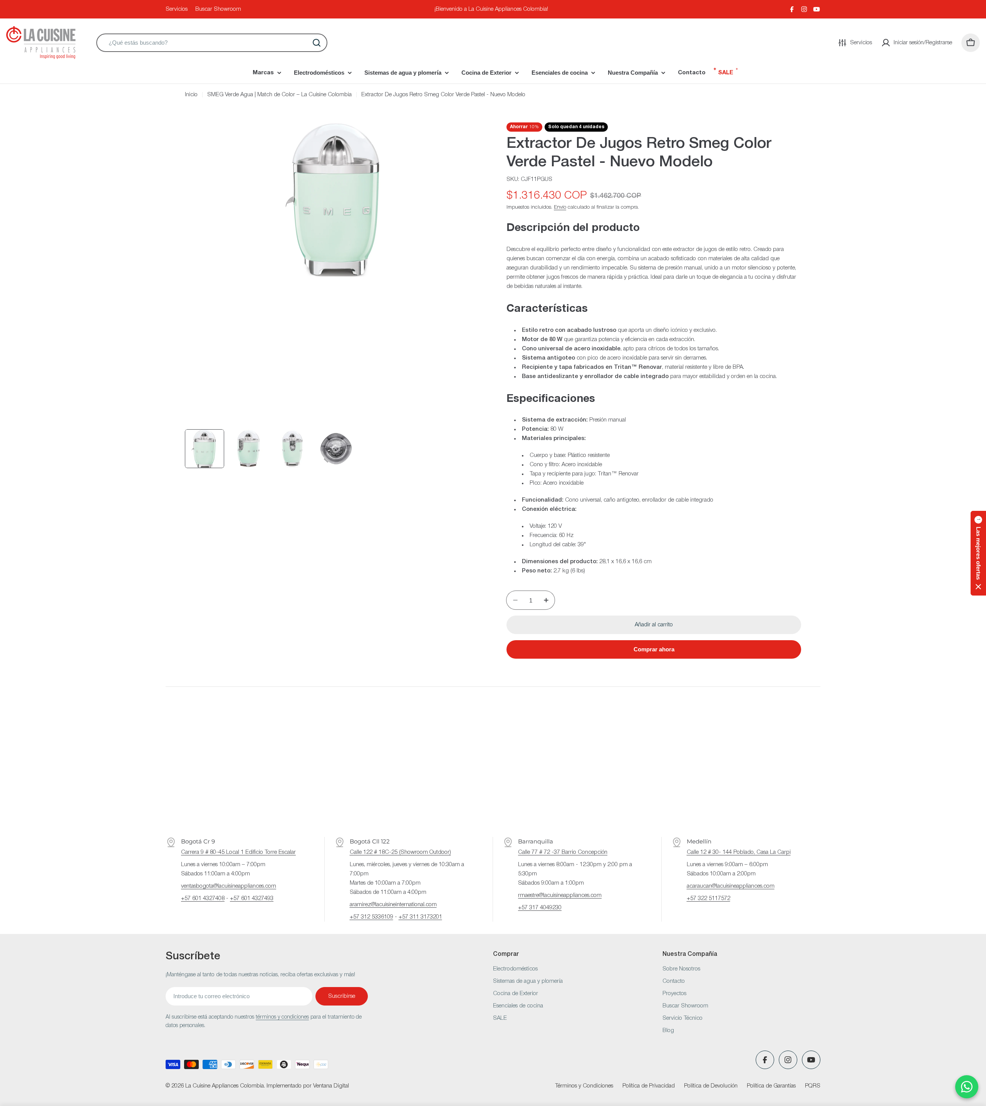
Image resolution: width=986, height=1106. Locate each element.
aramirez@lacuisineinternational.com (393, 904)
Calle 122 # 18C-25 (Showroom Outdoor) (400, 852)
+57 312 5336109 (371, 917)
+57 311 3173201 (420, 917)
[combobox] (211, 42)
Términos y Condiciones (584, 1086)
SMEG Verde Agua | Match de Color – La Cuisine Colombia (279, 94)
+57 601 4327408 (203, 898)
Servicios (177, 9)
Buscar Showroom (218, 9)
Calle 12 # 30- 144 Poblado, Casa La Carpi (739, 852)
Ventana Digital (331, 1086)
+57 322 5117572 (708, 898)
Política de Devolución (711, 1086)
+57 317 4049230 (540, 907)
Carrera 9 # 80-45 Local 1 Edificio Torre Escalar (238, 852)
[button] (978, 553)
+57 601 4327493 (251, 898)
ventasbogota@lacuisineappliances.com (228, 886)
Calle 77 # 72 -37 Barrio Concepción (562, 852)
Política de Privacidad (648, 1086)
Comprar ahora (654, 649)
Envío (560, 207)
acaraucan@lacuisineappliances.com (731, 886)
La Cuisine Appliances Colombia (224, 1086)
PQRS (812, 1086)
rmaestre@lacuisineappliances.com (560, 895)
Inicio (191, 94)
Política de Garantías (771, 1086)
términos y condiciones (282, 1017)
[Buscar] (316, 42)
